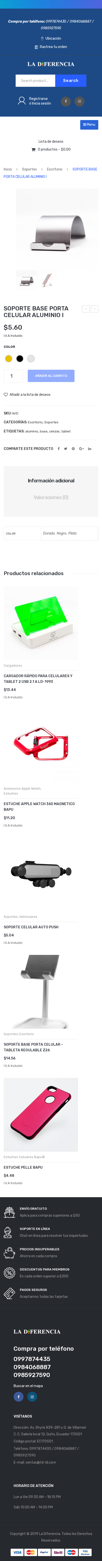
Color (9, 347)
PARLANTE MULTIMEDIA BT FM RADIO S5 (86, 310)
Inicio (8, 169)
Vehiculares (28, 916)
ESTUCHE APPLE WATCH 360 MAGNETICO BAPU (39, 807)
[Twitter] (65, 448)
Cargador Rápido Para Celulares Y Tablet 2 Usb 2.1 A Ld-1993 (38, 679)
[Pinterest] (73, 448)
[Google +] (81, 448)
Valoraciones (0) (51, 497)
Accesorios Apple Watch (22, 788)
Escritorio (54, 169)
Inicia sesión (41, 103)
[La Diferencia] (51, 64)
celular (54, 431)
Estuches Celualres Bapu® (24, 1157)
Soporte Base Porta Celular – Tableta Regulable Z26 (33, 1047)
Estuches (11, 793)
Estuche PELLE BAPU (23, 1167)
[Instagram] (79, 102)
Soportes (29, 169)
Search (70, 80)
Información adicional (51, 481)
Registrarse (38, 99)
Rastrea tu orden (53, 47)
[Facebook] (66, 102)
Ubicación (53, 38)
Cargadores (13, 665)
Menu (90, 124)
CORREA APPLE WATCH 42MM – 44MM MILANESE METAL (94, 310)
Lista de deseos (51, 141)
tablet (66, 431)
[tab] (51, 481)
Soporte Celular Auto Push (31, 927)
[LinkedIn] (89, 448)
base (44, 431)
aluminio (31, 431)
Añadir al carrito (51, 376)
